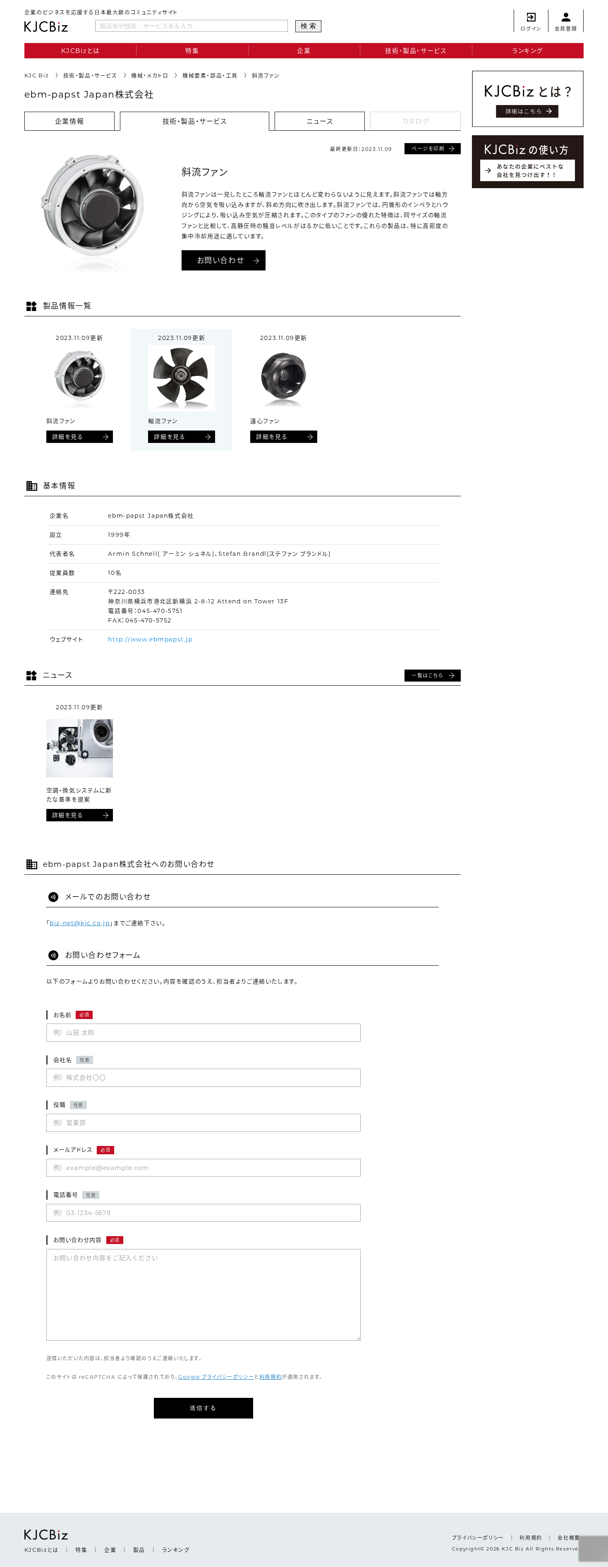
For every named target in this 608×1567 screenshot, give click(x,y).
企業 (304, 51)
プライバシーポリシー (478, 1538)
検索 (310, 25)
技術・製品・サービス (415, 51)
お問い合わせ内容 (86, 1240)
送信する (203, 1407)
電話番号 (74, 1195)
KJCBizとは (80, 51)
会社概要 (569, 1538)
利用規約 (270, 1377)
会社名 (71, 1060)
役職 (68, 1104)
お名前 (71, 1015)
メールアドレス (81, 1149)
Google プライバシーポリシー (216, 1377)
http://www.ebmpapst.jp (150, 639)
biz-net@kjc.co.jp (80, 923)
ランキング (527, 51)
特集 (192, 51)
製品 (139, 1549)
